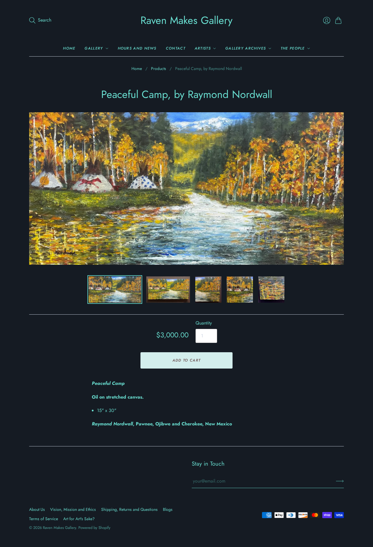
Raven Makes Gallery (186, 20)
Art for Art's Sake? (79, 519)
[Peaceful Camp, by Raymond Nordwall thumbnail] (168, 289)
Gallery (94, 48)
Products (158, 68)
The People (293, 48)
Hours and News (137, 48)
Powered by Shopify (94, 527)
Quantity (204, 323)
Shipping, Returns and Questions (129, 509)
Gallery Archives (245, 48)
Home (69, 48)
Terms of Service (43, 519)
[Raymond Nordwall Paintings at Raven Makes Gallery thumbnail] (115, 289)
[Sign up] (340, 481)
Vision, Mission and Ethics (73, 509)
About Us (37, 509)
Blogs (168, 509)
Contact (175, 48)
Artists (203, 48)
